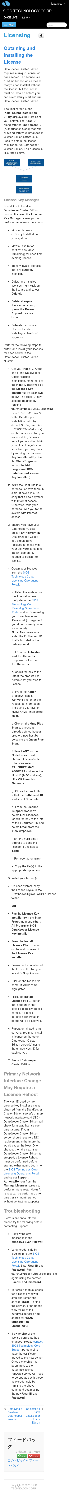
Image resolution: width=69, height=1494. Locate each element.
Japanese (57, 3)
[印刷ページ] (41, 36)
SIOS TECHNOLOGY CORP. (27, 11)
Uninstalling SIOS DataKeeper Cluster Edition (32, 1415)
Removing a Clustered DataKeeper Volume (15, 1414)
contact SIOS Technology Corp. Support (27, 1345)
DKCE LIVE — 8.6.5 (16, 17)
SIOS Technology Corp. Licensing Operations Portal (25, 578)
